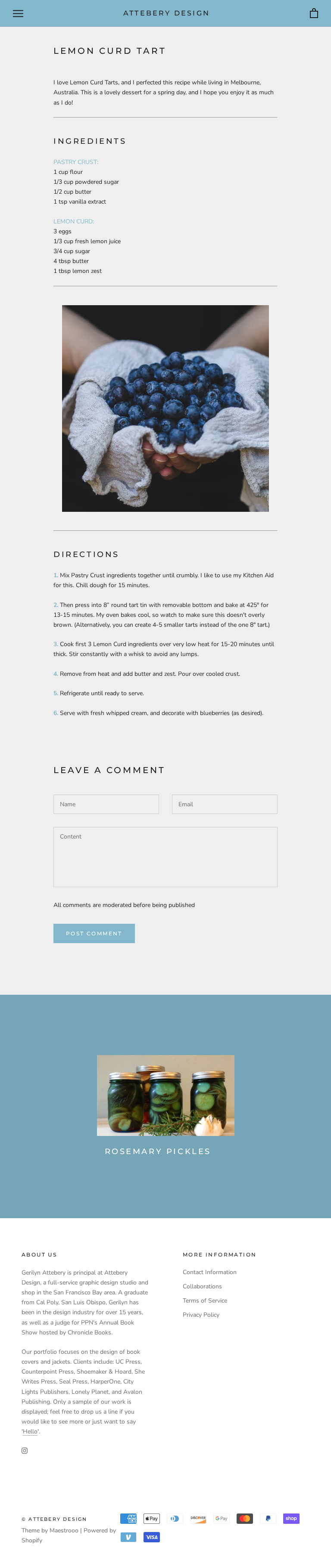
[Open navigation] (18, 13)
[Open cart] (314, 14)
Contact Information (210, 1272)
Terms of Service (205, 1301)
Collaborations (202, 1286)
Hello (30, 1431)
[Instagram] (25, 1450)
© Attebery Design (54, 1519)
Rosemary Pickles (158, 1151)
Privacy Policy (201, 1315)
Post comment (94, 933)
